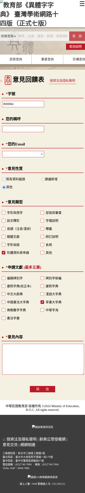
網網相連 (27, 445)
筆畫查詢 (47, 59)
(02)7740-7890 (23, 464)
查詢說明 (75, 46)
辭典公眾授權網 (52, 439)
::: (1, 80)
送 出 (42, 389)
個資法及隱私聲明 (62, 80)
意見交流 (10, 445)
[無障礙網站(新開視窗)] (43, 476)
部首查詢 (15, 59)
